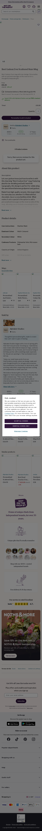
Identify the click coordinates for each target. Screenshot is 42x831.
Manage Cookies (21, 431)
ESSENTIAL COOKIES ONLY (21, 426)
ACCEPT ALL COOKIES (21, 421)
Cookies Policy (9, 413)
